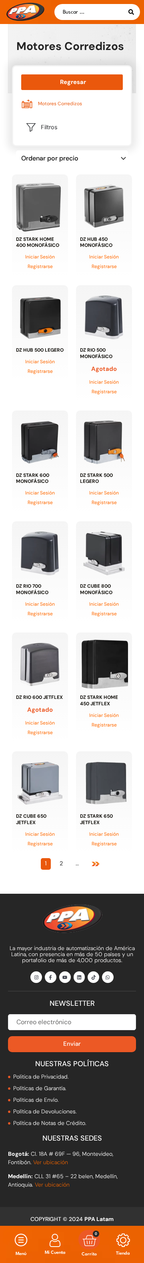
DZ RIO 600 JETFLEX (39, 697)
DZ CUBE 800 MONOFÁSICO (96, 589)
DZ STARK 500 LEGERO (96, 478)
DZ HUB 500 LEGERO (40, 350)
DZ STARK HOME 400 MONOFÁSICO (37, 242)
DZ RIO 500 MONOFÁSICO (96, 353)
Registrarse (40, 266)
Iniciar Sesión (40, 257)
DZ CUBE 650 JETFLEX (31, 819)
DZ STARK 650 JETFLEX (96, 819)
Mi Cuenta (55, 1253)
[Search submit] (131, 12)
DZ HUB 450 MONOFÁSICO (96, 242)
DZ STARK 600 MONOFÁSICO (32, 478)
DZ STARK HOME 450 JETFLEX (99, 700)
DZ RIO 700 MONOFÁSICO (32, 589)
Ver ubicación (50, 1162)
